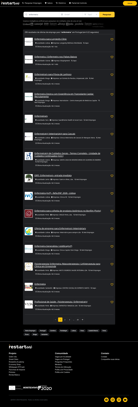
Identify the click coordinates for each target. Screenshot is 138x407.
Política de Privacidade (64, 370)
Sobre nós (13, 357)
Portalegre (63, 331)
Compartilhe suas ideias (110, 359)
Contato (104, 357)
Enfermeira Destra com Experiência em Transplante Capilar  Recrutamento (64, 95)
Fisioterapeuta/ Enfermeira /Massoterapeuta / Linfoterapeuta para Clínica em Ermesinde (67, 265)
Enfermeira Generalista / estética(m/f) (53, 246)
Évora (27, 334)
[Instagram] (112, 400)
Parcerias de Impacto (17, 370)
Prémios (12, 372)
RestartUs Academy (16, 362)
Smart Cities (13, 359)
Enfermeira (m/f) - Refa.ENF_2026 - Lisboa (55, 193)
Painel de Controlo (79, 3)
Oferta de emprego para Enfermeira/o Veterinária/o (60, 228)
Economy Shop (15, 364)
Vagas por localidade (63, 357)
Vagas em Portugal (62, 359)
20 (78, 320)
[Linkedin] (119, 400)
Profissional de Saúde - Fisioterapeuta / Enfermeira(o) (60, 301)
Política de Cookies (62, 372)
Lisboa (74, 331)
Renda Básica (14, 375)
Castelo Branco (93, 331)
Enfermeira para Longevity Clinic (50, 38)
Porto (104, 331)
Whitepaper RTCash (17, 367)
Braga (35, 334)
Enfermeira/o (41, 116)
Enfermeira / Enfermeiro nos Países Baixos (55, 56)
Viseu (82, 331)
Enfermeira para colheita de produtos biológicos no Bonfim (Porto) (67, 210)
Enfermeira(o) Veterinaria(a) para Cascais (54, 133)
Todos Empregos (30, 331)
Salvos (50, 3)
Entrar (130, 3)
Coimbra (53, 331)
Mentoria (58, 364)
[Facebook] (106, 400)
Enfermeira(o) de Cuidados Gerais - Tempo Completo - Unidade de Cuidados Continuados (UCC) (67, 154)
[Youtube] (125, 400)
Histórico (62, 3)
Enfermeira (40, 284)
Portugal (43, 331)
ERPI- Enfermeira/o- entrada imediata (53, 175)
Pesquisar (107, 14)
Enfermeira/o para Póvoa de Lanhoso (52, 74)
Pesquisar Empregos (33, 3)
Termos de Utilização (63, 367)
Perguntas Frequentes (63, 362)
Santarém (44, 334)
